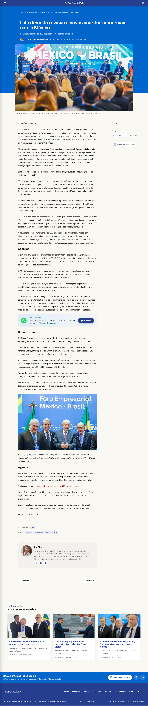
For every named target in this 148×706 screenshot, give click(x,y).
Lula (32, 527)
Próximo (89, 581)
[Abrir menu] (5, 3)
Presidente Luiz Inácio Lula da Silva (45, 533)
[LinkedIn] (46, 563)
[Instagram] (36, 563)
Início (22, 12)
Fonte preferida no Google (121, 677)
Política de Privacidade (86, 701)
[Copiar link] (135, 135)
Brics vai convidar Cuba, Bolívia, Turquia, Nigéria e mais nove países (117, 644)
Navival (141, 701)
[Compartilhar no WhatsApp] (114, 135)
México (28, 533)
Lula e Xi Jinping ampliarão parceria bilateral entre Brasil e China (72, 644)
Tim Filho (28, 39)
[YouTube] (142, 677)
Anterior (26, 581)
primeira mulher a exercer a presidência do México (56, 486)
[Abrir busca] (143, 3)
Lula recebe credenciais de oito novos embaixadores (26, 643)
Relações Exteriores (31, 12)
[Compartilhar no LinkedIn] (119, 135)
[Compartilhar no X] (130, 135)
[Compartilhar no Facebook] (125, 135)
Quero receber (86, 321)
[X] (41, 563)
